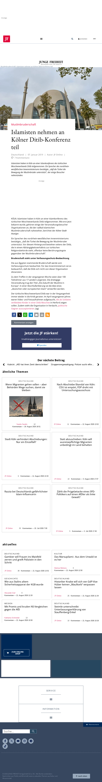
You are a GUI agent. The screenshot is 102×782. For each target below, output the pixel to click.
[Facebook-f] (5, 741)
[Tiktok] (5, 746)
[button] (41, 39)
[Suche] (33, 731)
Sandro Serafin (22, 424)
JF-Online (57, 424)
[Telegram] (31, 741)
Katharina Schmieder (12, 618)
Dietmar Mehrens (60, 568)
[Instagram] (24, 741)
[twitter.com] (11, 741)
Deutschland (17, 154)
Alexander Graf (9, 593)
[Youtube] (18, 741)
